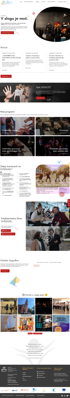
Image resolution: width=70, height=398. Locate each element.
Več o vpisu (39, 98)
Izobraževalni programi (28, 1)
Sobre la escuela (42, 377)
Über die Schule (42, 373)
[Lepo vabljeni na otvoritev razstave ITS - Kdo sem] (61, 323)
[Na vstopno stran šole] (7, 2)
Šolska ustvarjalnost (51, 1)
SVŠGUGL (6, 230)
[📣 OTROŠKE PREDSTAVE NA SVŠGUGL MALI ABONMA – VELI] (26, 323)
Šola (21, 1)
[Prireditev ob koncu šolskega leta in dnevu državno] (9, 306)
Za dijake (37, 1)
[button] (67, 3)
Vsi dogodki (4, 270)
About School (41, 371)
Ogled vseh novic (5, 76)
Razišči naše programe (6, 32)
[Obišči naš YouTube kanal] (67, 396)
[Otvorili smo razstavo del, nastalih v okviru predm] (9, 323)
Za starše (43, 1)
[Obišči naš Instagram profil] (64, 396)
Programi (24, 380)
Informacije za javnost (26, 376)
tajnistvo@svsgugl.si (12, 380)
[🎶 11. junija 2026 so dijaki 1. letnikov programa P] (61, 306)
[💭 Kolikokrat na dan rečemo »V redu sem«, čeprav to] (43, 323)
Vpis (23, 378)
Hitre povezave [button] (68, 203)
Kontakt (24, 374)
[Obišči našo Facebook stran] (62, 396)
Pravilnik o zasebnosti (20, 395)
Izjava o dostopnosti (30, 395)
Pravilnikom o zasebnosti (58, 380)
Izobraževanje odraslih (62, 1)
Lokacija (24, 372)
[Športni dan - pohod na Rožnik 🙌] (26, 306)
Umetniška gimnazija (8, 234)
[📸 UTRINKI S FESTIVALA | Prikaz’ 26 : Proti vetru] (43, 306)
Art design (42, 395)
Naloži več (37, 265)
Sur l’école (41, 375)
